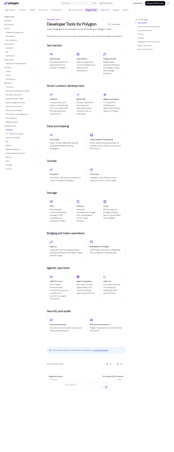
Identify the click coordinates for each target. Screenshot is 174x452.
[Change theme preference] (168, 3)
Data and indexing (144, 30)
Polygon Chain (91, 10)
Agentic (126, 10)
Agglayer (116, 10)
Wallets (32, 10)
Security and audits (145, 49)
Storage (141, 38)
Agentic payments (145, 45)
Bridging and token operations (149, 42)
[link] (59, 63)
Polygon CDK (104, 10)
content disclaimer (101, 350)
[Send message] (106, 387)
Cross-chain (43, 10)
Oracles (140, 34)
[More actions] (123, 24)
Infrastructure (77, 10)
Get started (142, 23)
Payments (22, 10)
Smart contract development (149, 27)
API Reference (56, 10)
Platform (12, 10)
